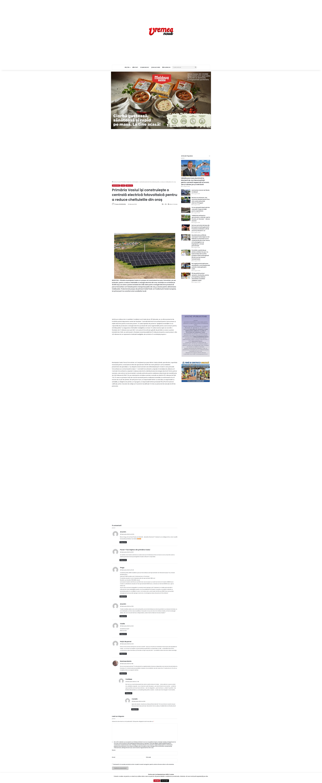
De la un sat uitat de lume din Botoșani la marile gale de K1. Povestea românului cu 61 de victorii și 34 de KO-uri (200, 227)
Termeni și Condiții (177, 780)
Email (113, 757)
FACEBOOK (167, 67)
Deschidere (116, 185)
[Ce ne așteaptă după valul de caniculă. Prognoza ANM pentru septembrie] (185, 210)
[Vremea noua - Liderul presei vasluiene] (161, 31)
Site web (148, 757)
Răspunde (123, 542)
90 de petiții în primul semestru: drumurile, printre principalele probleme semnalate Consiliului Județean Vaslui (200, 277)
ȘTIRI (127, 67)
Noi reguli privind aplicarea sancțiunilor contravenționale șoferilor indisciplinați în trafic (201, 266)
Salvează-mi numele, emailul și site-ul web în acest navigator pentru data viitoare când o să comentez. (143, 764)
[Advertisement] (161, 11)
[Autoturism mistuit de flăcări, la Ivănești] (185, 192)
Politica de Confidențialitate (191, 780)
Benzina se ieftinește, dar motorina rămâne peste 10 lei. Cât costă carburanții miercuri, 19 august (201, 200)
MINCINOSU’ (145, 67)
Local (119, 182)
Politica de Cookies (205, 780)
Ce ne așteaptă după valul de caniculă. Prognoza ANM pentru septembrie (201, 209)
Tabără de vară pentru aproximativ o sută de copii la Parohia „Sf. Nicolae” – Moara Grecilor (201, 218)
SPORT (136, 67)
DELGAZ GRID (156, 67)
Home (115, 182)
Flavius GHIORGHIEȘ (120, 204)
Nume (113, 750)
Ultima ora (129, 185)
